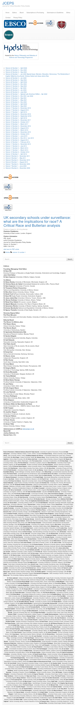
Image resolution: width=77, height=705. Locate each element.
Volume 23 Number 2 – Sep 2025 (16, 72)
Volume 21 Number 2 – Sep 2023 (16, 86)
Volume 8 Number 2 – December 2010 (18, 160)
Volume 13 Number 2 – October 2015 (17, 134)
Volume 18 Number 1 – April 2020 (16, 104)
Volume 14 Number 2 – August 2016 (17, 128)
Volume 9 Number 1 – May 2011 (16, 158)
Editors (14, 12)
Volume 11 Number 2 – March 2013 (17, 148)
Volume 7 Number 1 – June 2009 (16, 166)
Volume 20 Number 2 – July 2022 (16, 92)
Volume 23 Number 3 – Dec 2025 (16, 70)
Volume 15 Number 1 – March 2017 (17, 124)
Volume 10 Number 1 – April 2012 (16, 154)
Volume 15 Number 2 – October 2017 (17, 122)
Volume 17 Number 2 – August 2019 (17, 110)
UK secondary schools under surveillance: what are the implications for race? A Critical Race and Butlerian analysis (37, 221)
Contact (8, 17)
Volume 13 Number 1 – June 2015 (16, 136)
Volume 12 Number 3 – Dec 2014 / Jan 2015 (20, 138)
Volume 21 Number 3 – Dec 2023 (16, 84)
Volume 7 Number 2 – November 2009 (18, 164)
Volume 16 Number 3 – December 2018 (18, 114)
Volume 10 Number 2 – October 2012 (17, 152)
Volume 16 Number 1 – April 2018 (16, 118)
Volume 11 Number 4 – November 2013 (18, 144)
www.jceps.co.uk (28, 429)
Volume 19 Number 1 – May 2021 (16, 100)
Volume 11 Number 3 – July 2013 (16, 146)
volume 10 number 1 (19, 252)
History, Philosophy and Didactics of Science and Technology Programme (23, 56)
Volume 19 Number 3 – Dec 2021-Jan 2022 (19, 96)
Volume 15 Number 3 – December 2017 (18, 120)
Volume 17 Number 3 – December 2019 (18, 108)
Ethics (68, 12)
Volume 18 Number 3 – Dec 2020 (16, 102)
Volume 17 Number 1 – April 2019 (16, 112)
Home (7, 12)
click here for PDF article (11, 249)
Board (22, 12)
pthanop (24, 229)
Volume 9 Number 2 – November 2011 (18, 156)
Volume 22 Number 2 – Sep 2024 (16, 80)
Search (70, 259)
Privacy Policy (17, 17)
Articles (7, 252)
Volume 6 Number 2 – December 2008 (18, 168)
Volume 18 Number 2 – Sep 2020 (16, 106)
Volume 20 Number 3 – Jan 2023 (16, 90)
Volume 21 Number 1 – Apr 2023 (16, 88)
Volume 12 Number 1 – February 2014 (18, 142)
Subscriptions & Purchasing (35, 12)
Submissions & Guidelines (55, 12)
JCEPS (8, 2)
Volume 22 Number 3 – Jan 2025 (16, 78)
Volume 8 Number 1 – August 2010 (17, 162)
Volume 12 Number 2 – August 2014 (17, 140)
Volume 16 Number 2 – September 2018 (18, 116)
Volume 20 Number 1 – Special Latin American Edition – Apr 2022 (26, 94)
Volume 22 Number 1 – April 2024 (16, 82)
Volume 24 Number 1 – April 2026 (16, 68)
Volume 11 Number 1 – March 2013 (17, 150)
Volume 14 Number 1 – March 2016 (17, 130)
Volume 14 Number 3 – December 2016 (18, 126)
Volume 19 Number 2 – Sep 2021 (16, 98)
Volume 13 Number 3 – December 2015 (18, 132)
